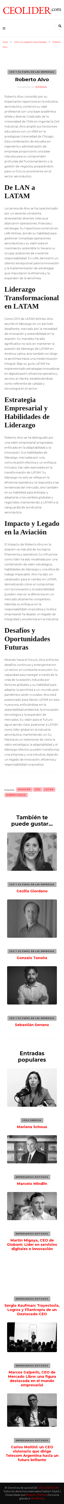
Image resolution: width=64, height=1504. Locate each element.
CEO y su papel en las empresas (32, 72)
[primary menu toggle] (5, 28)
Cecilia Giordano (32, 891)
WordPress (37, 1498)
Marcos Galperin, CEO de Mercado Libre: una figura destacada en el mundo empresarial (32, 1378)
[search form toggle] (59, 26)
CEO (37, 789)
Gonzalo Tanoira (32, 958)
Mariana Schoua (32, 1127)
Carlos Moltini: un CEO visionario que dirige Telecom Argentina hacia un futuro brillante (32, 1453)
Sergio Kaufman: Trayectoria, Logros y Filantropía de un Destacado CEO (32, 1309)
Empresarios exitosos (32, 1177)
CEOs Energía (32, 1120)
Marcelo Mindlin (32, 1184)
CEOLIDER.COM (48, 1487)
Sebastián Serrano (32, 1025)
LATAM (49, 789)
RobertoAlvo (16, 795)
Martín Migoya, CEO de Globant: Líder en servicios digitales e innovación (32, 1244)
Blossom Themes (36, 1495)
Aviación (24, 789)
